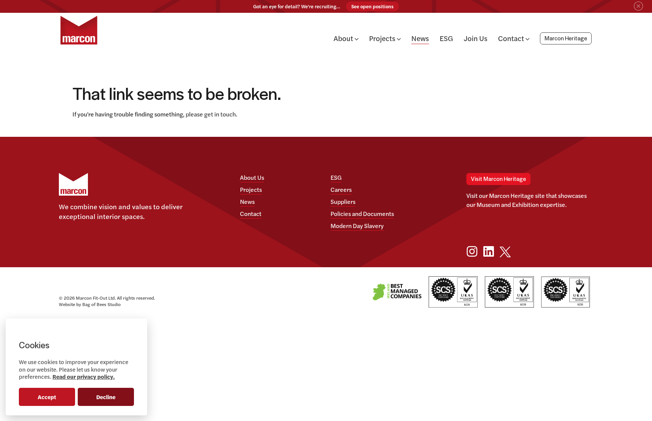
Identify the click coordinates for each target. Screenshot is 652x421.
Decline (105, 397)
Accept (47, 397)
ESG (446, 38)
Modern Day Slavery (357, 225)
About (344, 38)
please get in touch (211, 114)
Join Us (475, 38)
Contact (512, 38)
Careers (341, 189)
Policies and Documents (362, 213)
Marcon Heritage (565, 39)
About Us (252, 177)
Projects (383, 38)
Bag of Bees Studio (101, 304)
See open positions (372, 6)
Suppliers (343, 201)
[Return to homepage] (78, 30)
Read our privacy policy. (83, 376)
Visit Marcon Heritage (498, 179)
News (420, 38)
